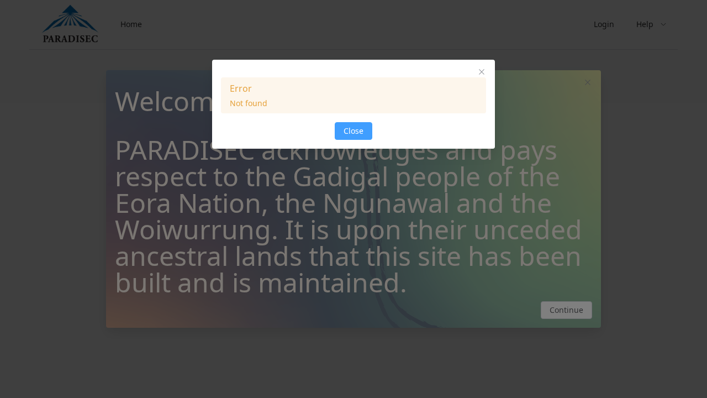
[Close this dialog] (481, 73)
